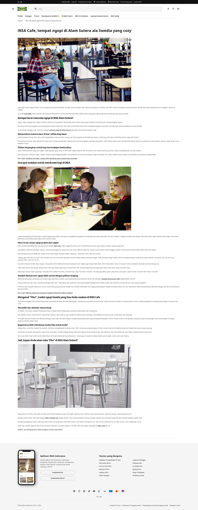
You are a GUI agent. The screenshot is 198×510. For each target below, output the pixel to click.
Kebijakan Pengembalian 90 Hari (110, 460)
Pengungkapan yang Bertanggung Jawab (155, 505)
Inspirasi (74, 2)
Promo (36, 16)
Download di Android (57, 478)
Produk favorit (67, 16)
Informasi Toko (114, 2)
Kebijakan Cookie (175, 505)
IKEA (118, 279)
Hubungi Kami (137, 463)
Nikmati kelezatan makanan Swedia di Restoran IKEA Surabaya (49, 293)
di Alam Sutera (65, 130)
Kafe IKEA (27, 114)
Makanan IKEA (66, 2)
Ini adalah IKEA (137, 466)
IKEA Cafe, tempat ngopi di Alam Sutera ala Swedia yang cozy (43, 21)
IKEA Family (115, 16)
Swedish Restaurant (108, 279)
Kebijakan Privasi (115, 505)
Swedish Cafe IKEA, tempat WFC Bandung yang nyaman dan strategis (51, 158)
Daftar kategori (104, 475)
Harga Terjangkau (138, 472)
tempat (52, 130)
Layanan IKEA (137, 2)
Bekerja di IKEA (104, 469)
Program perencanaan (85, 2)
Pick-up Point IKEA (105, 466)
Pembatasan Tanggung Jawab (131, 505)
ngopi (57, 130)
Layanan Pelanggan (139, 460)
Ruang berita (137, 469)
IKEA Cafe (57, 246)
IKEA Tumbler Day (51, 418)
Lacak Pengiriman (101, 2)
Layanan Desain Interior (99, 16)
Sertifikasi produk (138, 475)
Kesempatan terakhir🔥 (50, 16)
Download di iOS (57, 472)
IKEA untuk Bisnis (105, 463)
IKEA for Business (81, 16)
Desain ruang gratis (126, 2)
